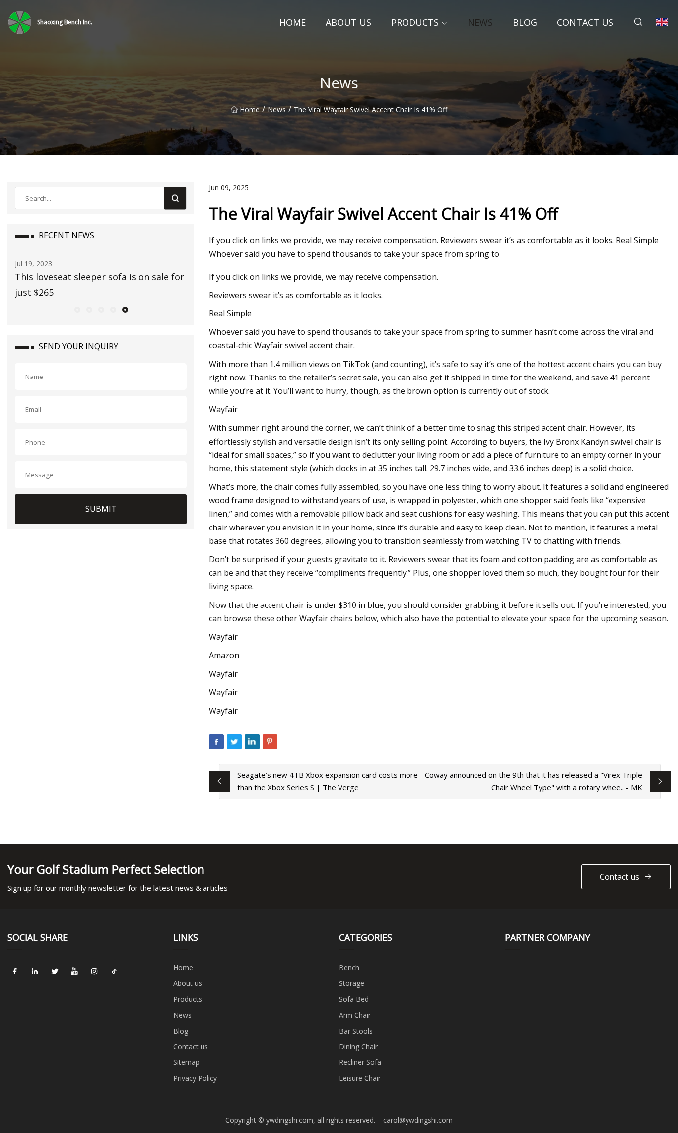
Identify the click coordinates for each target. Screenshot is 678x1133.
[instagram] (94, 971)
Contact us (585, 22)
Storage (351, 983)
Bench (349, 967)
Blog (525, 22)
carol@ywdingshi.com (418, 1120)
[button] (77, 309)
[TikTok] (114, 971)
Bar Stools (356, 1031)
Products (415, 22)
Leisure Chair (360, 1078)
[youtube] (74, 971)
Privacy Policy (195, 1078)
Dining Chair (358, 1046)
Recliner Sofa (360, 1062)
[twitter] (54, 971)
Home (292, 22)
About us (348, 22)
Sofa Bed (354, 999)
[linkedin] (34, 971)
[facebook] (14, 971)
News (480, 22)
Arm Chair (355, 1015)
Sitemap (186, 1062)
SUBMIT (101, 508)
